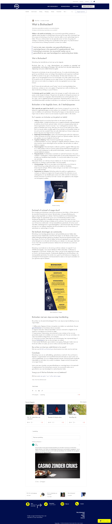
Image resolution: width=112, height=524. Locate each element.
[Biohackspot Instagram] (62, 503)
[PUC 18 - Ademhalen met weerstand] (35, 409)
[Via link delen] (42, 390)
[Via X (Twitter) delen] (35, 390)
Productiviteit (59, 11)
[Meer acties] (79, 445)
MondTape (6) (72, 417)
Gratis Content (34, 11)
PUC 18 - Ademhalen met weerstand (33, 418)
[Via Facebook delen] (32, 390)
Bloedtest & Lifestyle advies (55, 417)
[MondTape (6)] (77, 409)
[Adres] (27, 504)
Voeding (40, 11)
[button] (94, 1)
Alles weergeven (83, 402)
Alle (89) (27, 11)
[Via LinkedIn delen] (39, 390)
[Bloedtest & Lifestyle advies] (56, 409)
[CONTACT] (77, 503)
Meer (65, 11)
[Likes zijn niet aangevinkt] (36, 481)
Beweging (47, 11)
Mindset (52, 11)
